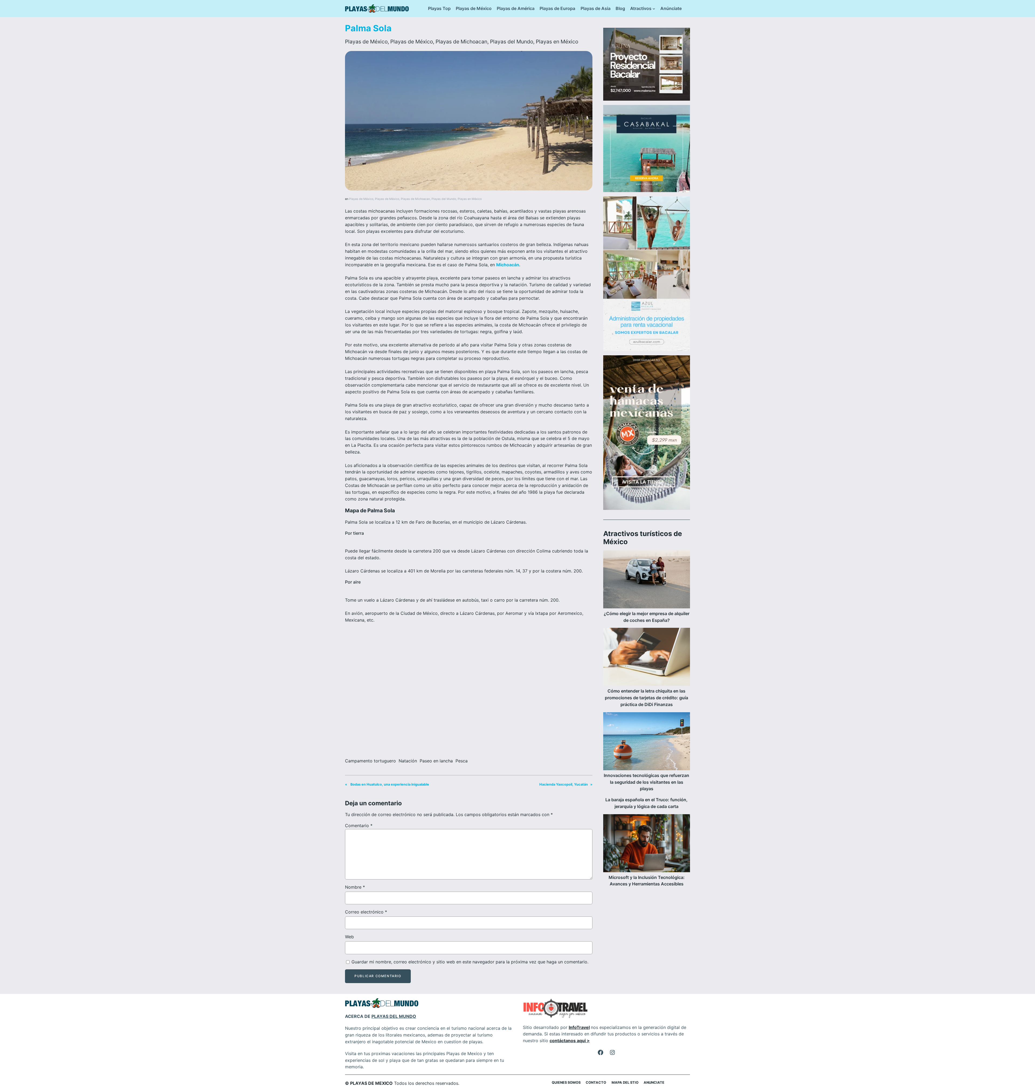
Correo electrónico (366, 912)
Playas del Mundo (511, 41)
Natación (408, 760)
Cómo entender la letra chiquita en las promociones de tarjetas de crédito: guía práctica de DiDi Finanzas (646, 697)
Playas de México (366, 41)
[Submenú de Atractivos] (654, 8)
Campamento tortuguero (370, 760)
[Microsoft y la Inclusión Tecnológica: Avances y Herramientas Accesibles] (646, 844)
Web (349, 936)
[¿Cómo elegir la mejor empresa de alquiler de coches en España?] (646, 580)
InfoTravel (579, 1027)
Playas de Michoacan (461, 41)
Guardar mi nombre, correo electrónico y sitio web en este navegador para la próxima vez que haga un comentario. (469, 961)
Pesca (462, 760)
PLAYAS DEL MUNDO (393, 1016)
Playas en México (557, 41)
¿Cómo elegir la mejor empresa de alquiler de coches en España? (646, 617)
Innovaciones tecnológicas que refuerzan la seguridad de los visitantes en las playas (646, 782)
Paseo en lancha (436, 760)
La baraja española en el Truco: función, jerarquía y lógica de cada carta (646, 803)
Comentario (358, 825)
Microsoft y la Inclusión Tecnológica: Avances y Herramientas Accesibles (647, 881)
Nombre (355, 887)
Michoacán (507, 264)
